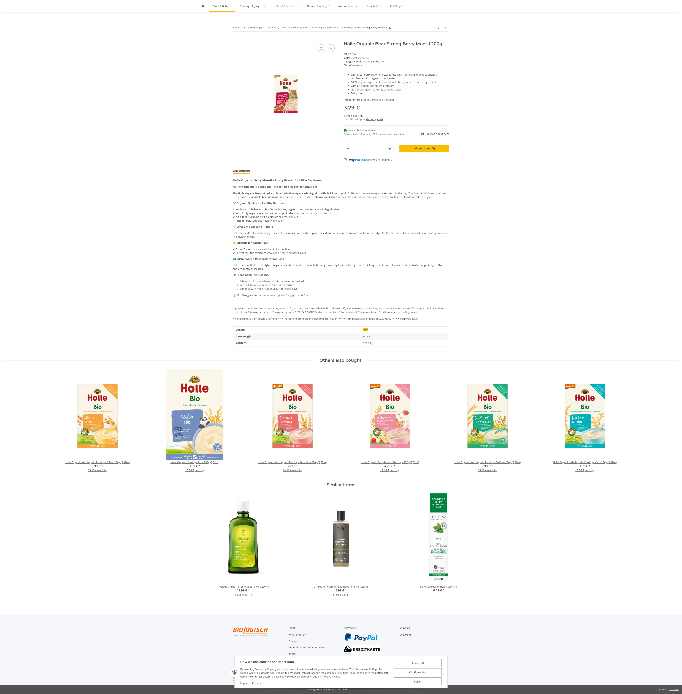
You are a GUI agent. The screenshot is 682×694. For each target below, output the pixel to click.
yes (365, 329)
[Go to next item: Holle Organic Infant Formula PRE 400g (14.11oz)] (445, 27)
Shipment (405, 635)
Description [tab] (241, 170)
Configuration (417, 672)
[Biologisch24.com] (203, 6)
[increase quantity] (390, 148)
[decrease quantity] (348, 148)
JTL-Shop (675, 689)
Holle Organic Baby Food (370, 61)
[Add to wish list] (331, 48)
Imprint (244, 683)
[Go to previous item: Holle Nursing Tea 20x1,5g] (438, 27)
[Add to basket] (236, 39)
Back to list (241, 27)
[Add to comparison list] (321, 48)
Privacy (256, 683)
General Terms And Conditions (306, 647)
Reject (417, 681)
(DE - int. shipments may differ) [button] (388, 134)
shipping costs (374, 119)
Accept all (418, 663)
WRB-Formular (297, 635)
